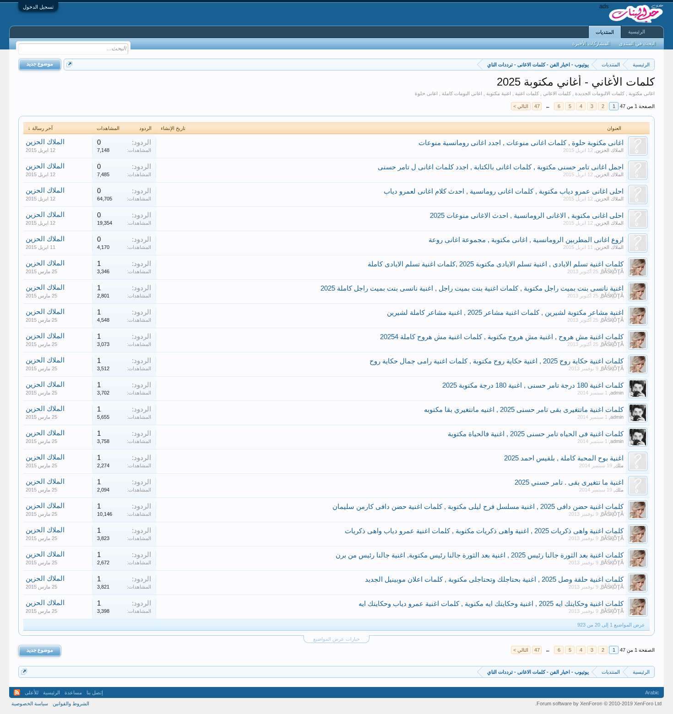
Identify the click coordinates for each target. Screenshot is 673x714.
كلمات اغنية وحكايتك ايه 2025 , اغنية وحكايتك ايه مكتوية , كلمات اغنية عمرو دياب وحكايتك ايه (491, 603)
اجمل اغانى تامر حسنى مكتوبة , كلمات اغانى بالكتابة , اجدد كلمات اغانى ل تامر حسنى (501, 167)
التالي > (520, 106)
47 (537, 106)
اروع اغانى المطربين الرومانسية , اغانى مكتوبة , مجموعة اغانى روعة (526, 239)
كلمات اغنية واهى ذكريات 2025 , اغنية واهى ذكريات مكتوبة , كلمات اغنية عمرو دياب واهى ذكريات (484, 531)
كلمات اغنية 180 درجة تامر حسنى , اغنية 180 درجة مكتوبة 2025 (533, 385)
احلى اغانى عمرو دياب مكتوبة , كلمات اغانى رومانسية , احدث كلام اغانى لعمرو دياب (504, 191)
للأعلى (31, 692)
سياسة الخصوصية (29, 703)
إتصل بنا (95, 692)
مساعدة (73, 692)
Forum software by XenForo (598, 703)
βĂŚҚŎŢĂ (612, 271)
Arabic (652, 692)
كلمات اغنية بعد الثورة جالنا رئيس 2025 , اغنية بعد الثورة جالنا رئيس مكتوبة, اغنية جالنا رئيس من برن (480, 555)
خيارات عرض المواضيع (336, 639)
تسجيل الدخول (38, 7)
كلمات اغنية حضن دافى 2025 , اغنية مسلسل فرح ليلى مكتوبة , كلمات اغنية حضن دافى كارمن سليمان (478, 506)
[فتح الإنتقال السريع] (69, 64)
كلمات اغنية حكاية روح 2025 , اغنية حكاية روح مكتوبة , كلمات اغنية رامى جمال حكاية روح (496, 361)
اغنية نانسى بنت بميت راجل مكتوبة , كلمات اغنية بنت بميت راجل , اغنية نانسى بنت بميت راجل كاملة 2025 (472, 288)
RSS (17, 692)
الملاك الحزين (610, 150)
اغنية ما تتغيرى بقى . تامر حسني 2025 (569, 482)
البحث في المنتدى (637, 43)
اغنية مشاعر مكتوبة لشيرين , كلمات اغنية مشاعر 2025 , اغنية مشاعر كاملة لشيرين (505, 312)
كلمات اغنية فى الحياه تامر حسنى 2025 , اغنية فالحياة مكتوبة (536, 434)
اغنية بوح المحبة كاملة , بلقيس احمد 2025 (564, 458)
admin (617, 392)
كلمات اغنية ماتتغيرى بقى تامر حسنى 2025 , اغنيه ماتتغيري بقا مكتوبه (524, 409)
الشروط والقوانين (71, 703)
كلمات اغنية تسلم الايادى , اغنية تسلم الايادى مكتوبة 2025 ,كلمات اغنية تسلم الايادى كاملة (496, 264)
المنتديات (605, 32)
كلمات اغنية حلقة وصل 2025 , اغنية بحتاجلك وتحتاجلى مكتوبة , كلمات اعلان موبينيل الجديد (494, 579)
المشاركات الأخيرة (591, 43)
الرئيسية (636, 31)
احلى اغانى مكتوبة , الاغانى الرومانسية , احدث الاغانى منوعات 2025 (527, 215)
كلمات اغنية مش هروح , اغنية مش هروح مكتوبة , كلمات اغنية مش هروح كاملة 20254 (502, 337)
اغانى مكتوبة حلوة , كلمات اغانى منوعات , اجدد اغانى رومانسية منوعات (521, 142)
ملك (619, 465)
